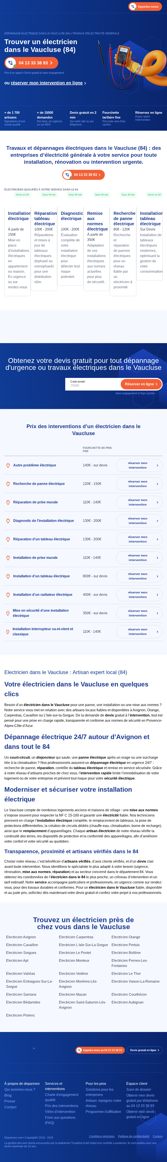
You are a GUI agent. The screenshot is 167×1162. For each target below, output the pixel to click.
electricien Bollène (126, 953)
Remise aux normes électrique (96, 221)
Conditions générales (102, 1136)
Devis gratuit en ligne (143, 1050)
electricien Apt (17, 960)
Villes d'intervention (60, 1112)
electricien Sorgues (21, 953)
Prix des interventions (61, 1106)
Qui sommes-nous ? (19, 1089)
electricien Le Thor (126, 973)
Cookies (158, 1136)
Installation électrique (17, 216)
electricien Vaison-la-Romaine (136, 981)
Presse (9, 1101)
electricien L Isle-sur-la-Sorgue (83, 945)
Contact (10, 1107)
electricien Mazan (73, 994)
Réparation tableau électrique (43, 218)
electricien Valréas (20, 973)
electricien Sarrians (21, 994)
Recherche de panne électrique (123, 218)
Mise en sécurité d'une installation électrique (41, 613)
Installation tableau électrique (149, 218)
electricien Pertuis (126, 945)
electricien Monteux (74, 960)
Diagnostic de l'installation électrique (43, 521)
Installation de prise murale (35, 557)
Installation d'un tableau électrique (41, 576)
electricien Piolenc (20, 1015)
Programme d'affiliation (103, 1112)
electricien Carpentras (76, 937)
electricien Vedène (73, 973)
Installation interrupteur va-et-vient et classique (43, 631)
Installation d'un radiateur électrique (42, 594)
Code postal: (77, 381)
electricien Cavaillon (22, 945)
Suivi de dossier (138, 1089)
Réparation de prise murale (35, 502)
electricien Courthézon (129, 994)
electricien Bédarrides (23, 1002)
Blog (8, 1095)
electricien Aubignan (128, 1002)
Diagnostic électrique (70, 216)
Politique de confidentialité (133, 1136)
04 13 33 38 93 (33, 62)
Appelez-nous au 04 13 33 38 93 (102, 1050)
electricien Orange (126, 937)
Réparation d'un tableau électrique (41, 539)
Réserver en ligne (139, 384)
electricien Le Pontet (75, 953)
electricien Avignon (21, 937)
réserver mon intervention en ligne (47, 82)
